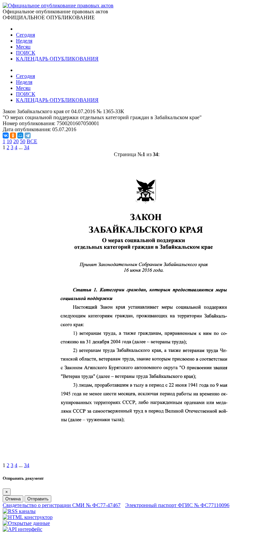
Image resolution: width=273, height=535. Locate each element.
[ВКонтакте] (6, 135)
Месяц (23, 47)
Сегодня (25, 35)
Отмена (13, 498)
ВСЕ (32, 141)
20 (16, 141)
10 (9, 141)
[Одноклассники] (13, 135)
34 (26, 147)
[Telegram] (28, 135)
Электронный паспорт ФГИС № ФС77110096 (177, 505)
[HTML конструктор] (28, 517)
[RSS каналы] (19, 511)
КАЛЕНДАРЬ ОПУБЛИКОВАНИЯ (57, 59)
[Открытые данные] (26, 523)
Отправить (38, 498)
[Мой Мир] (20, 135)
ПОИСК (25, 53)
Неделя (24, 41)
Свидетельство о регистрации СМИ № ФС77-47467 (62, 505)
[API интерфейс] (22, 529)
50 (22, 141)
